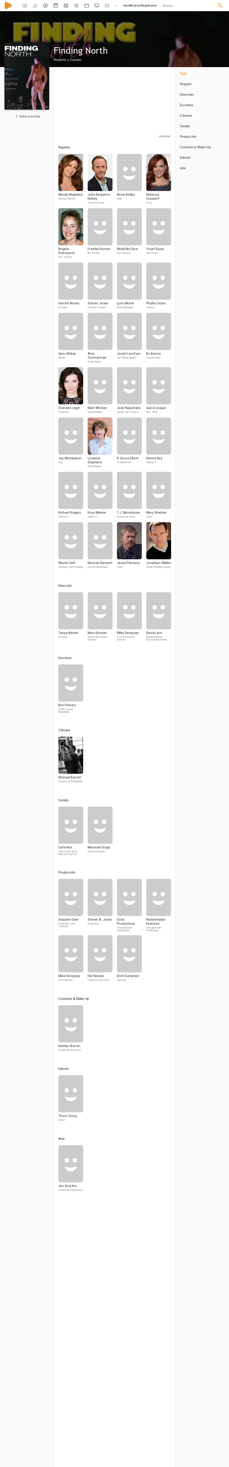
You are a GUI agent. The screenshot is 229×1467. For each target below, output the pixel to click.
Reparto (185, 84)
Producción (188, 136)
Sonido (185, 126)
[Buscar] (220, 5)
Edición (185, 157)
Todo (183, 73)
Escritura (186, 105)
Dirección (187, 94)
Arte (183, 168)
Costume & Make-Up (195, 147)
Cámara (186, 115)
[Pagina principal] (8, 8)
